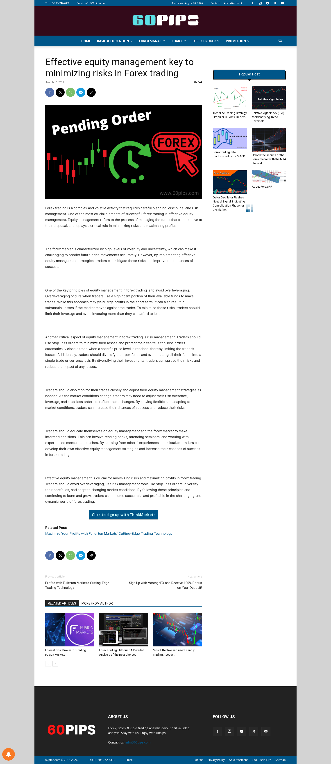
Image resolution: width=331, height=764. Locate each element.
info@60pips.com (95, 3)
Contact (215, 3)
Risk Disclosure (261, 760)
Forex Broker (204, 41)
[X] (275, 3)
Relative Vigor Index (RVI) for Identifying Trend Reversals (268, 117)
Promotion (236, 41)
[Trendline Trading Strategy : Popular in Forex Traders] (230, 97)
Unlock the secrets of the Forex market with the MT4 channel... (269, 159)
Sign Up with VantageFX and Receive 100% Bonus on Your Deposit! (165, 585)
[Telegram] (267, 3)
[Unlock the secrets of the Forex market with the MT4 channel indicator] (269, 140)
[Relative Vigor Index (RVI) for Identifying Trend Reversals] (269, 97)
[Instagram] (260, 3)
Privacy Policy (216, 760)
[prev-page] (48, 663)
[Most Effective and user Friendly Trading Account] (177, 629)
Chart (177, 41)
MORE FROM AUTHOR (97, 603)
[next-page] (55, 663)
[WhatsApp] (70, 92)
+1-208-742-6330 (60, 3)
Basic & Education (113, 41)
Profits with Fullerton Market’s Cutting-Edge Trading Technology (77, 585)
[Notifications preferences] (8, 754)
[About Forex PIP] (269, 176)
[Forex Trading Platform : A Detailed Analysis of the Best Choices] (123, 629)
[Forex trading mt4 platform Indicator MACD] (230, 138)
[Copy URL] (91, 92)
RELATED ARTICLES (62, 603)
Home (86, 41)
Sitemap (280, 760)
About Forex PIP (262, 186)
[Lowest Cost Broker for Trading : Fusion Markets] (69, 629)
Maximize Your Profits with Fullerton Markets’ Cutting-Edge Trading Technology (108, 533)
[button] (280, 41)
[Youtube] (282, 3)
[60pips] (165, 21)
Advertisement (233, 3)
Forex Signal (150, 41)
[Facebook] (252, 3)
